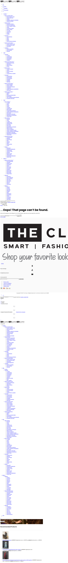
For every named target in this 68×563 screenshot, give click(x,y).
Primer (8, 195)
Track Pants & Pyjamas (11, 110)
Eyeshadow (9, 193)
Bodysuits (9, 148)
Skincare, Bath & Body (9, 160)
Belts (8, 94)
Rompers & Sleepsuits (11, 149)
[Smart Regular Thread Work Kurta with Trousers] (6, 548)
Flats (8, 37)
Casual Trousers (10, 69)
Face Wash (9, 166)
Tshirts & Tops (9, 151)
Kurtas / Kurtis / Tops (11, 328)
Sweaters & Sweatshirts (11, 348)
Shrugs (8, 32)
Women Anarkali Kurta (7, 540)
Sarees (8, 19)
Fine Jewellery (9, 50)
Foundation (9, 194)
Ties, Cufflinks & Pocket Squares (13, 97)
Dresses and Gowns (11, 339)
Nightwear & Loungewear (11, 115)
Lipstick (8, 187)
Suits (8, 379)
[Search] (3, 11)
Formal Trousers (10, 71)
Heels (8, 39)
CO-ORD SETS (9, 344)
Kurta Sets (9, 124)
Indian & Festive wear (9, 381)
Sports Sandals (10, 84)
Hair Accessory (9, 178)
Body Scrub (9, 171)
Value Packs (9, 116)
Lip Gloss (8, 189)
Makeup (6, 185)
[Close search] (1, 300)
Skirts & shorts (9, 128)
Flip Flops (8, 81)
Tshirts (8, 423)
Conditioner (9, 507)
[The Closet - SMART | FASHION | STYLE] (12, 2)
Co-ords (8, 30)
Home (1, 205)
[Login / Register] (3, 4)
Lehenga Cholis (10, 333)
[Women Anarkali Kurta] (6, 539)
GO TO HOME (2, 217)
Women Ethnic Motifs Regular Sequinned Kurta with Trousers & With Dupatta (17, 560)
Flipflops (8, 138)
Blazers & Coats (10, 378)
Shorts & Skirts (9, 29)
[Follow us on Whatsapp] (3, 263)
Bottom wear (9, 153)
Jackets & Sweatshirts (11, 408)
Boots (8, 40)
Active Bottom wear (11, 45)
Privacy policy (6, 281)
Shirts (8, 104)
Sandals (8, 80)
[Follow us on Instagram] (2, 263)
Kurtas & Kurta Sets (10, 62)
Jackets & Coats (10, 349)
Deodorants (9, 96)
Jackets (8, 60)
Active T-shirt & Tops (11, 44)
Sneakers (8, 79)
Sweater (9, 202)
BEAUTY (5, 158)
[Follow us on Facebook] (1, 263)
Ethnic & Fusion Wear (9, 15)
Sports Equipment (10, 362)
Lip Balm (8, 169)
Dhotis (8, 66)
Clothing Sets (9, 108)
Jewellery (6, 47)
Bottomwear (7, 67)
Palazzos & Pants (10, 21)
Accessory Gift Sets (10, 98)
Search (3, 204)
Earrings (8, 51)
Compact (9, 198)
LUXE (3, 515)
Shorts (8, 72)
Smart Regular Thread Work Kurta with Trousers (12, 549)
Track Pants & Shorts (11, 86)
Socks (8, 145)
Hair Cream (9, 180)
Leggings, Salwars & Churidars (12, 20)
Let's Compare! (22, 312)
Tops (8, 120)
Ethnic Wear (9, 109)
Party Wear (9, 112)
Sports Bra (9, 46)
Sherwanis (9, 64)
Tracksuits (9, 87)
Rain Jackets (9, 380)
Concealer (9, 197)
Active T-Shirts (9, 85)
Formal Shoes (9, 78)
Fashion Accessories (9, 91)
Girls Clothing (7, 117)
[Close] (0, 301)
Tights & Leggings (10, 129)
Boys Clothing (7, 101)
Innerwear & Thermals (11, 114)
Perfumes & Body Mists (11, 95)
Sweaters (8, 376)
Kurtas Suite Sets (10, 17)
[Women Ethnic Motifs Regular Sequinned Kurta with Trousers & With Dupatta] (6, 558)
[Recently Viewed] (3, 296)
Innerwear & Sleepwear (11, 155)
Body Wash (9, 172)
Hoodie (6, 369)
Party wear (9, 125)
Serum (8, 165)
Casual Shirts (9, 56)
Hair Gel (8, 182)
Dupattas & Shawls (10, 335)
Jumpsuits (9, 31)
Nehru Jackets (9, 65)
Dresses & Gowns (10, 24)
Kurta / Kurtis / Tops (10, 16)
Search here (2, 201)
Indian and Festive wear (9, 61)
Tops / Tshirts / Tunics (11, 26)
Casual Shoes (9, 36)
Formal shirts (9, 57)
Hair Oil (8, 183)
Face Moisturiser (10, 161)
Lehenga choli (9, 123)
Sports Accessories (10, 409)
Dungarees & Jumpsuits (11, 126)
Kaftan (8, 34)
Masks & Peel (9, 163)
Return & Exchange (7, 284)
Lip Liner (8, 188)
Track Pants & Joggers (11, 73)
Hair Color (9, 179)
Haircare (6, 175)
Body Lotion (9, 170)
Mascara (8, 190)
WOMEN (5, 14)
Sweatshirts (9, 59)
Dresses (8, 119)
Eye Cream (9, 168)
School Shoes (9, 144)
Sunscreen (9, 164)
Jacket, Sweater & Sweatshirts (12, 89)
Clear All (17, 312)
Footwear (6, 35)
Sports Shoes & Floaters (11, 41)
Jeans (8, 27)
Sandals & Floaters (10, 399)
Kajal (8, 192)
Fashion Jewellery (10, 49)
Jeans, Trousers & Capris (11, 130)
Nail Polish (9, 199)
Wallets (8, 92)
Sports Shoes (9, 77)
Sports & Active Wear (9, 42)
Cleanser (8, 162)
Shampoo (9, 176)
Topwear (6, 54)
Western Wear (7, 22)
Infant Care (9, 156)
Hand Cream (9, 173)
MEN (4, 52)
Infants (6, 146)
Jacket (12, 202)
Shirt (14, 202)
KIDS (4, 100)
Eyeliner (8, 191)
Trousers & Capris (10, 28)
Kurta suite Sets (10, 329)
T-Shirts (8, 55)
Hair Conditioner (10, 177)
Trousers (8, 107)
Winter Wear (9, 154)
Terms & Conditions (7, 283)
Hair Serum (9, 184)
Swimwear (9, 90)
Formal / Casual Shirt (11, 25)
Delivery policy (6, 286)
